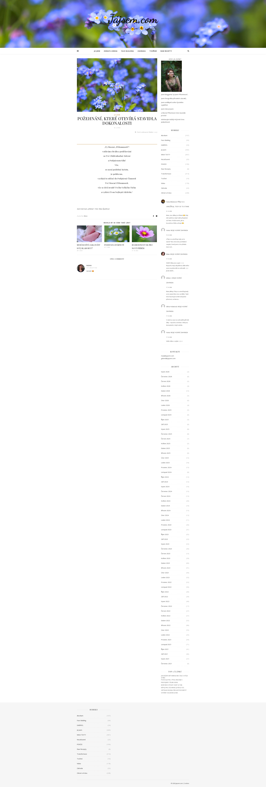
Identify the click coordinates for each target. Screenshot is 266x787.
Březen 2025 (165, 453)
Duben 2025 (165, 448)
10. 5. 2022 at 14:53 (91, 268)
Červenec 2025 (166, 434)
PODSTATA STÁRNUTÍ (114, 245)
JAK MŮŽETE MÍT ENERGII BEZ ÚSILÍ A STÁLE (174, 676)
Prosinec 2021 (166, 640)
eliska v (168, 278)
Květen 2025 (165, 443)
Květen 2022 (165, 616)
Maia (85, 216)
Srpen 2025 (165, 429)
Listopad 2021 (166, 644)
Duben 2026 (165, 391)
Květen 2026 (165, 386)
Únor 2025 (165, 458)
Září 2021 (164, 654)
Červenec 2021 (166, 664)
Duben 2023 (165, 563)
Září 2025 (164, 424)
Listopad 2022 (166, 587)
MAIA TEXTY (165, 155)
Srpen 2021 (165, 659)
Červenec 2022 (166, 606)
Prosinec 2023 (166, 525)
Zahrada (142, 51)
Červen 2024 (165, 496)
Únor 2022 (165, 630)
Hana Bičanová (171, 202)
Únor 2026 (165, 400)
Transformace (166, 174)
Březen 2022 (165, 625)
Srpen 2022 (165, 601)
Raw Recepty (166, 51)
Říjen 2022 (165, 592)
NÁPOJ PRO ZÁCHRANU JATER (170, 688)
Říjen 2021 (165, 649)
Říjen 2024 (165, 477)
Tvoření (153, 51)
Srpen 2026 (165, 372)
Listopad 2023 (166, 530)
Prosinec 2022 (166, 582)
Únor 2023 (165, 573)
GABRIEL (164, 145)
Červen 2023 (165, 553)
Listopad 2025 (166, 415)
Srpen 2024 (165, 486)
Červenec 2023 (166, 549)
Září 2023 (164, 539)
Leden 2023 (165, 577)
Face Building (127, 51)
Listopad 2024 (166, 472)
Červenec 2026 (166, 376)
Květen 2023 (165, 558)
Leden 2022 (165, 635)
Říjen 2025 (165, 420)
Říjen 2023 (165, 534)
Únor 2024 (165, 515)
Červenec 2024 (166, 491)
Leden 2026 (165, 405)
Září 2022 (164, 597)
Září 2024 (164, 482)
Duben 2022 (165, 620)
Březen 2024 (165, 510)
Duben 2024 (165, 506)
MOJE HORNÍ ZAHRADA (179, 230)
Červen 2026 (165, 381)
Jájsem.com (133, 18)
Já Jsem (97, 51)
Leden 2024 (165, 520)
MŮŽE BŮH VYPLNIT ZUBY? (169, 685)
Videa (163, 183)
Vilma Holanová (171, 306)
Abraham (164, 135)
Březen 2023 (165, 568)
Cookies (186, 783)
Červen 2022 (165, 611)
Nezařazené (165, 159)
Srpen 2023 (165, 544)
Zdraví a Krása (110, 51)
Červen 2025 (165, 439)
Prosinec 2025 (166, 410)
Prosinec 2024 (166, 467)
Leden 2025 (165, 463)
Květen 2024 (165, 501)
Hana (168, 230)
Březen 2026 (165, 396)
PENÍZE (164, 164)
